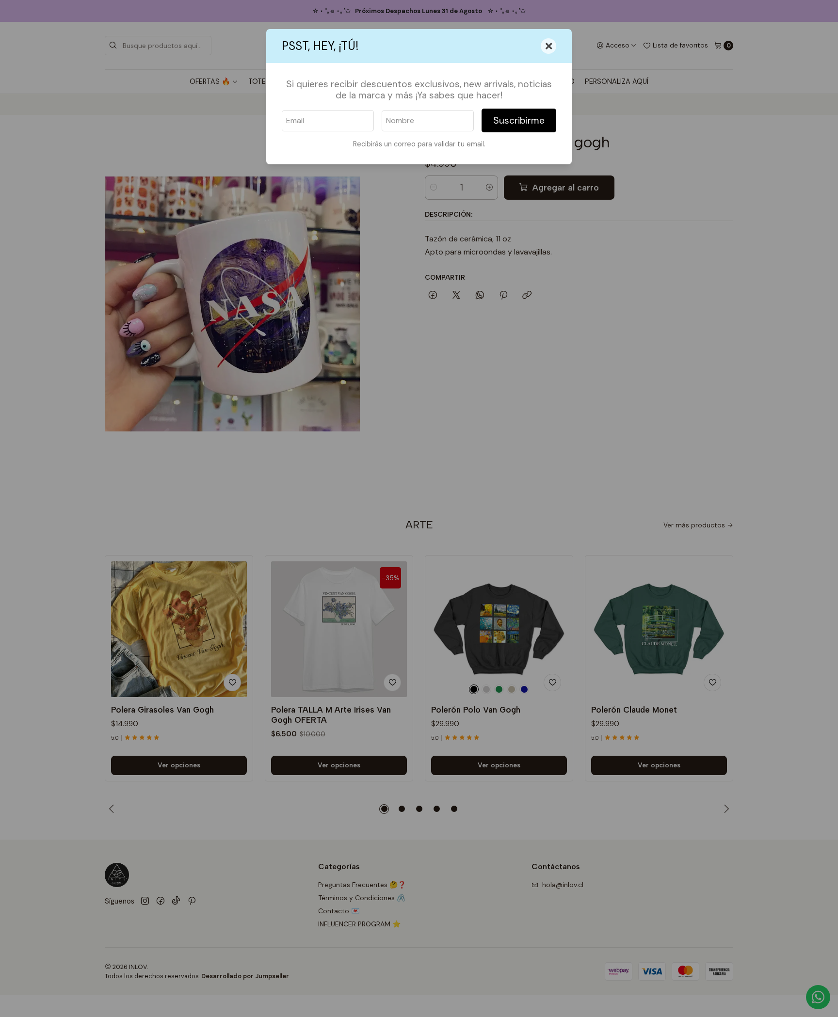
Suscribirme (519, 120)
